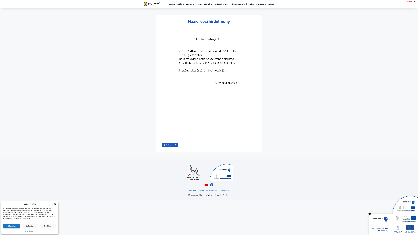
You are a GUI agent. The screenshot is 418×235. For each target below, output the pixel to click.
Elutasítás (30, 226)
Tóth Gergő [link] (226, 195)
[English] (409, 1)
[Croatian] (408, 1)
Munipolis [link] (192, 190)
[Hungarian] (413, 1)
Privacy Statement (29, 231)
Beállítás (47, 226)
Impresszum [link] (224, 190)
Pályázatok (200, 4)
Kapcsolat (271, 4)
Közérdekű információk (221, 4)
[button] (55, 204)
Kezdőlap (172, 4)
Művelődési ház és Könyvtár (239, 4)
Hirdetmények (208, 4)
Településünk (180, 4)
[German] (411, 1)
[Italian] (415, 1)
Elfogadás (12, 226)
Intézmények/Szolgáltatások (258, 4)
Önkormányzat (190, 4)
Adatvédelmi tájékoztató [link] (208, 190)
